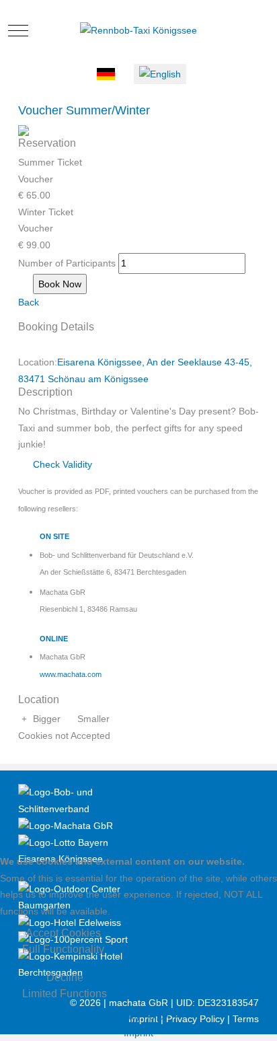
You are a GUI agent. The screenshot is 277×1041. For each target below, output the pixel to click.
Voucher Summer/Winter (84, 110)
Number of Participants (67, 263)
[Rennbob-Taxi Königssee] (138, 30)
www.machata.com (71, 674)
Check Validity (61, 464)
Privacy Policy (139, 1016)
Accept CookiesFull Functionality (63, 941)
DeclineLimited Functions (64, 985)
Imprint (138, 1033)
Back (28, 302)
